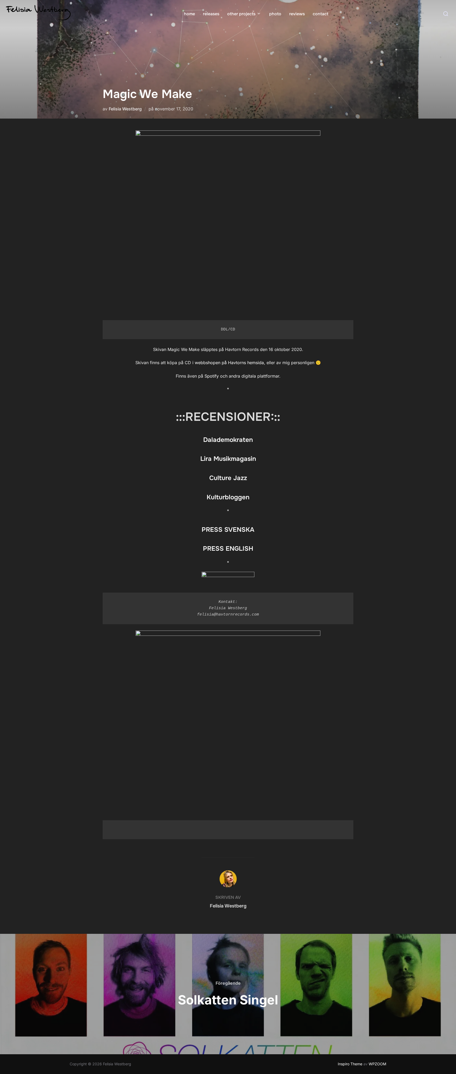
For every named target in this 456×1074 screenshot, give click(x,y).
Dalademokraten (228, 440)
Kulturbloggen (228, 497)
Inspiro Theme (350, 1064)
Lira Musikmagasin (228, 459)
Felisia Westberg (125, 108)
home (189, 14)
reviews (297, 14)
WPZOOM (377, 1064)
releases (211, 14)
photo (275, 14)
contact (320, 14)
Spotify (212, 376)
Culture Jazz (228, 478)
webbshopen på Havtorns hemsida (229, 362)
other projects (241, 14)
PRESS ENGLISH (228, 549)
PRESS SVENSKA (228, 530)
